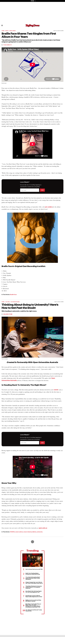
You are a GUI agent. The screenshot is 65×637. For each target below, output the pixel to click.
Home (3, 30)
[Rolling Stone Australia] (32, 26)
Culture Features (15, 301)
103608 (12, 531)
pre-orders (48, 207)
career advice (19, 531)
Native (34, 531)
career (56, 389)
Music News (13, 30)
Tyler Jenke (6, 44)
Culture (7, 301)
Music (7, 30)
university (40, 531)
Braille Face (13, 294)
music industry (28, 531)
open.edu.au (43, 528)
